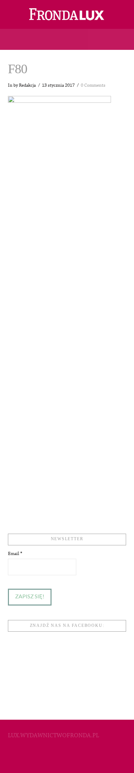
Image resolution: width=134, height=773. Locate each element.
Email (15, 554)
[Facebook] (67, 758)
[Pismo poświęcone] (67, 14)
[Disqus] (67, 241)
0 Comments (93, 85)
